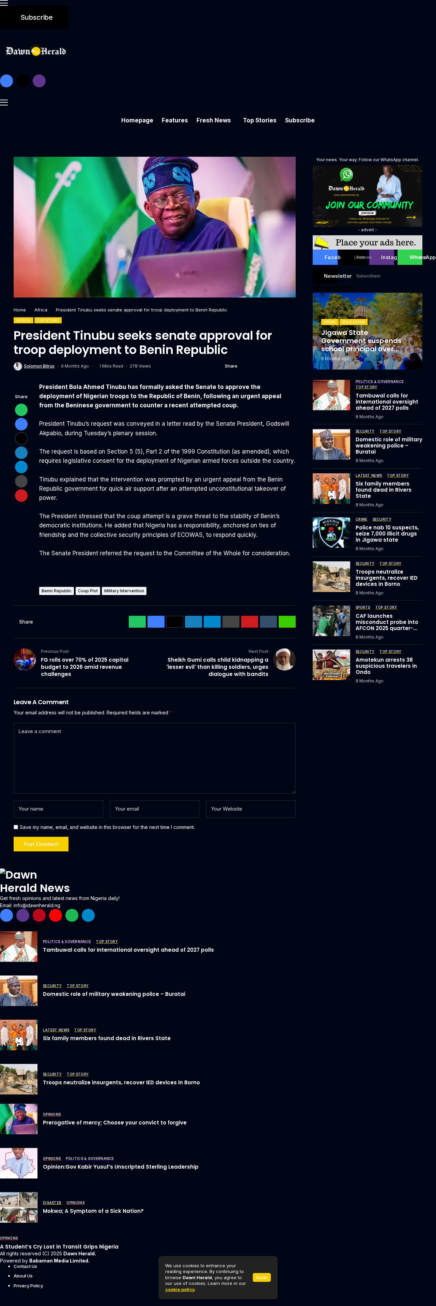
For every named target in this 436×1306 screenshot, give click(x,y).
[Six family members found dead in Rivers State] (331, 488)
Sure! (261, 1277)
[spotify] (71, 915)
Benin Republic (57, 590)
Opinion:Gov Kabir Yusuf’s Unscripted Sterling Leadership (121, 1166)
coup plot (88, 590)
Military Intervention (124, 590)
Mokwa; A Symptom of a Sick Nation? (93, 1211)
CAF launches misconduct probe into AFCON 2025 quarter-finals (387, 625)
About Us (23, 1275)
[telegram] (88, 915)
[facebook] (6, 80)
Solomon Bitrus (39, 366)
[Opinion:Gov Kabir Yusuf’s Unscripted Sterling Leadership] (18, 1163)
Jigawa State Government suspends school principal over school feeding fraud (361, 344)
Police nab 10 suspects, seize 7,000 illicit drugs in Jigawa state (387, 533)
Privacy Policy (28, 1285)
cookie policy (180, 1289)
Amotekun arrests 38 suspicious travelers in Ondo (386, 665)
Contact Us (25, 1266)
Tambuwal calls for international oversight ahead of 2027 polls (387, 401)
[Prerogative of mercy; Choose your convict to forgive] (18, 1119)
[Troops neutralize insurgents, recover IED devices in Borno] (331, 576)
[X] (22, 80)
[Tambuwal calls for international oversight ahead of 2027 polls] (331, 395)
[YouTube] (55, 915)
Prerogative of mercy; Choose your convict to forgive (115, 1122)
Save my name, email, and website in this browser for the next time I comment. (107, 827)
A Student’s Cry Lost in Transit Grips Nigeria (59, 1246)
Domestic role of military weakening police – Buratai (389, 445)
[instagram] (39, 80)
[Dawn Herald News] (36, 881)
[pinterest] (39, 915)
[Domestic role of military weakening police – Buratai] (331, 444)
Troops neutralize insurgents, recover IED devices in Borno (387, 577)
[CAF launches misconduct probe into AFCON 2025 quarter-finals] (331, 621)
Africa (40, 309)
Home (20, 309)
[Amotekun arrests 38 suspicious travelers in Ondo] (331, 664)
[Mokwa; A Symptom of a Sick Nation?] (18, 1207)
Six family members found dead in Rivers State (383, 489)
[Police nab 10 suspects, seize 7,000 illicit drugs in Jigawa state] (331, 532)
